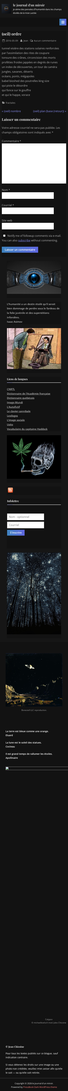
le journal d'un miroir (29, 5)
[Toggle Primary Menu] (62, 22)
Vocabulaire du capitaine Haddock (27, 429)
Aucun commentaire (45, 41)
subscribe (24, 240)
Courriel (8, 205)
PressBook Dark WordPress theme (40, 1087)
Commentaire (11, 141)
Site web (7, 220)
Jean (25, 40)
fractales (10, 102)
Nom (6, 190)
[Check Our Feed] (10, 492)
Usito (10, 424)
